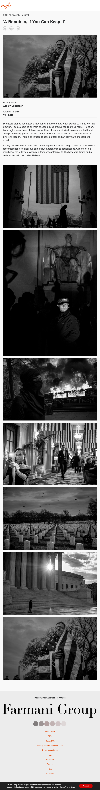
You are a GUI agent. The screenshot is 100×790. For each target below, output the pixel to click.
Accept (86, 786)
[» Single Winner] (6, 5)
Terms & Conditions (50, 750)
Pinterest (50, 773)
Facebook (50, 759)
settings (72, 787)
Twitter (50, 764)
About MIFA (50, 731)
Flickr (50, 769)
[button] (5, 28)
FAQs (50, 736)
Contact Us (50, 741)
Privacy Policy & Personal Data (50, 745)
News (50, 755)
